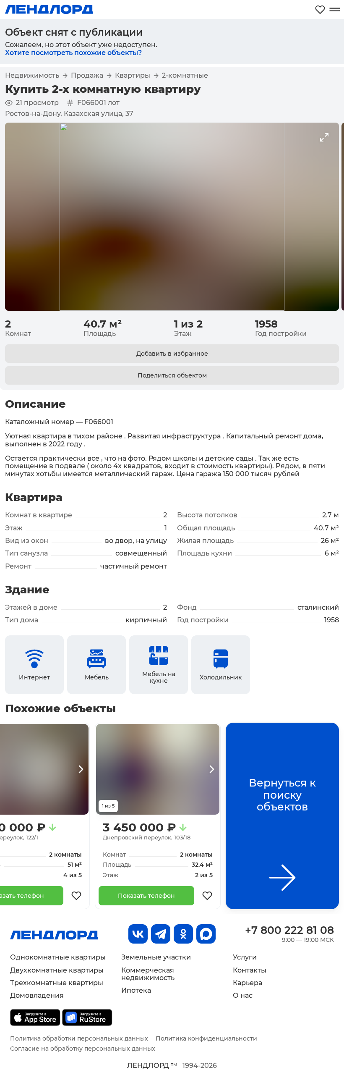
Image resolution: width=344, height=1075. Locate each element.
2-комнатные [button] (185, 75)
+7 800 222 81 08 (289, 930)
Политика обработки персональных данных (79, 1038)
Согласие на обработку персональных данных (82, 1048)
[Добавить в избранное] (76, 895)
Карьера (247, 983)
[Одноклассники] (183, 934)
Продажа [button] (87, 75)
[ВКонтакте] (138, 934)
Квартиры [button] (132, 75)
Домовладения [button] (37, 995)
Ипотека (136, 990)
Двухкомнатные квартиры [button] (57, 970)
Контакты (249, 970)
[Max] (206, 934)
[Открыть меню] (334, 9)
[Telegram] (160, 934)
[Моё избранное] (320, 9)
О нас (243, 995)
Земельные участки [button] (156, 957)
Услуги (245, 957)
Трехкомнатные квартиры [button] (56, 983)
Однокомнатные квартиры (58, 957)
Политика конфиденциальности (206, 1038)
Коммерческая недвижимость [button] (148, 974)
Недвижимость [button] (32, 75)
